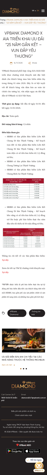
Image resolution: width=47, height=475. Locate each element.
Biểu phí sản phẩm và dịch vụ (23, 411)
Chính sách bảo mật (23, 415)
